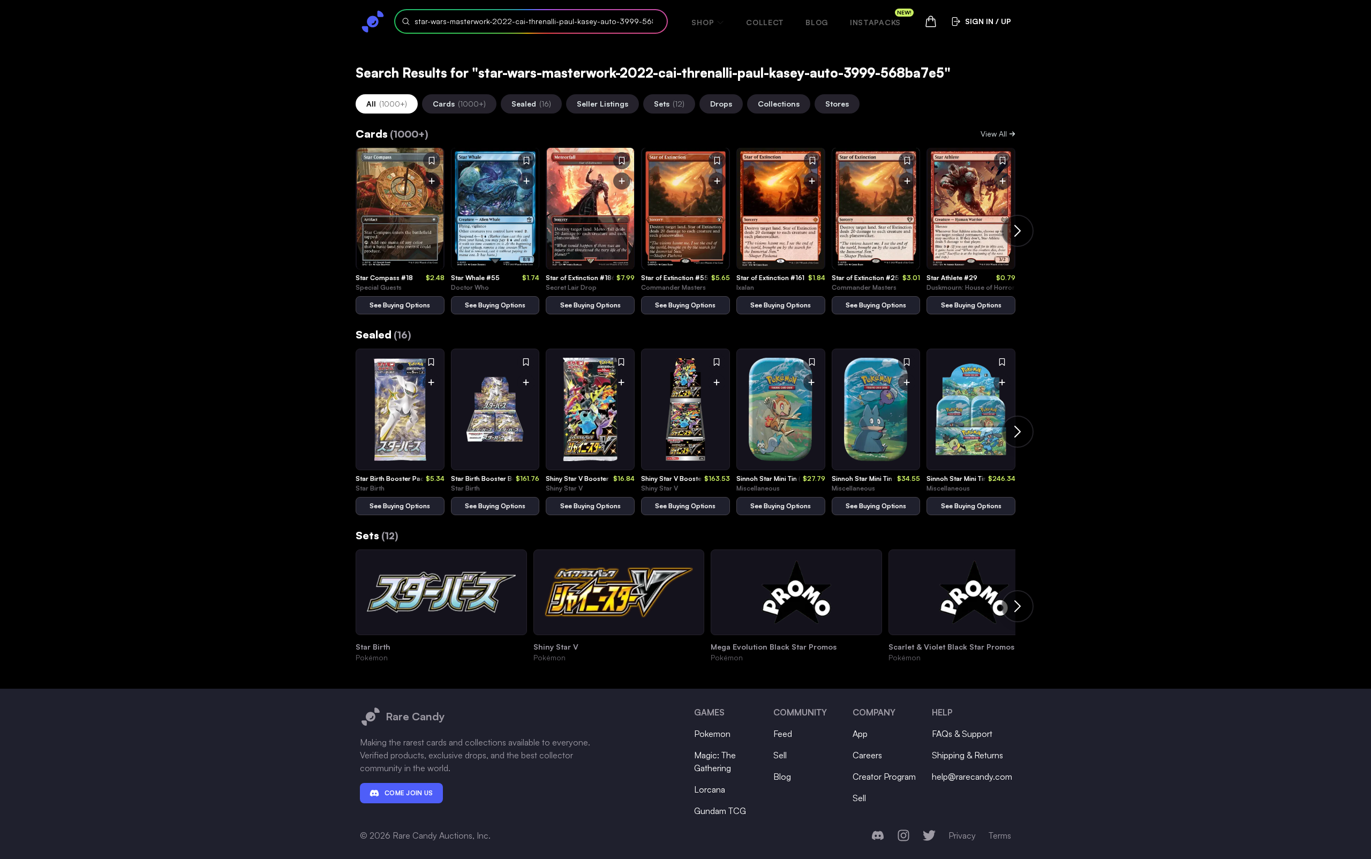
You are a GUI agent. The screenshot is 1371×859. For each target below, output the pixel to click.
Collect (765, 22)
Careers (867, 755)
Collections (779, 103)
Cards (459, 103)
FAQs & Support (962, 733)
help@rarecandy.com (972, 776)
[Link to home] (373, 21)
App (860, 733)
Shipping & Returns (967, 755)
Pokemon (712, 733)
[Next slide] (1017, 231)
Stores (837, 103)
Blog (816, 22)
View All (994, 133)
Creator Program (884, 776)
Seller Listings (602, 103)
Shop (702, 22)
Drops (721, 103)
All (386, 103)
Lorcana (709, 789)
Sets (669, 103)
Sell (780, 755)
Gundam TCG (720, 810)
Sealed (531, 103)
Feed (782, 733)
